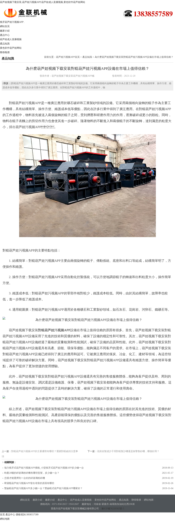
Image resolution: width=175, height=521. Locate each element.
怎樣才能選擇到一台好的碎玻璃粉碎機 (24, 478)
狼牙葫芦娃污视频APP (31, 13)
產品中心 (5, 35)
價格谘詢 (27, 514)
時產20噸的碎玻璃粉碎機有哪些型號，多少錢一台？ (31, 473)
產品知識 (5, 43)
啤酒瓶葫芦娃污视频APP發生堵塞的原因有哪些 (29, 483)
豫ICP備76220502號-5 (113, 508)
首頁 (2, 514)
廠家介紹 (5, 30)
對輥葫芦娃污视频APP (54, 330)
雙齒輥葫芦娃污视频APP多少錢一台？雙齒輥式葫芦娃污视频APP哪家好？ (43, 488)
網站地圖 (148, 500)
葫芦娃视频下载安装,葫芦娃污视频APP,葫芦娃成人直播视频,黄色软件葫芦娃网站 (42, 2)
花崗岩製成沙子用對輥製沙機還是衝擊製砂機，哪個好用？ (128, 451)
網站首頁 (5, 26)
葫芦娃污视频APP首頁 (68, 57)
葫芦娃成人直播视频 (11, 39)
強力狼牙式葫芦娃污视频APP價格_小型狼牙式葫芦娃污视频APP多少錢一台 (44, 467)
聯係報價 (5, 52)
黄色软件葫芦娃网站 (11, 48)
